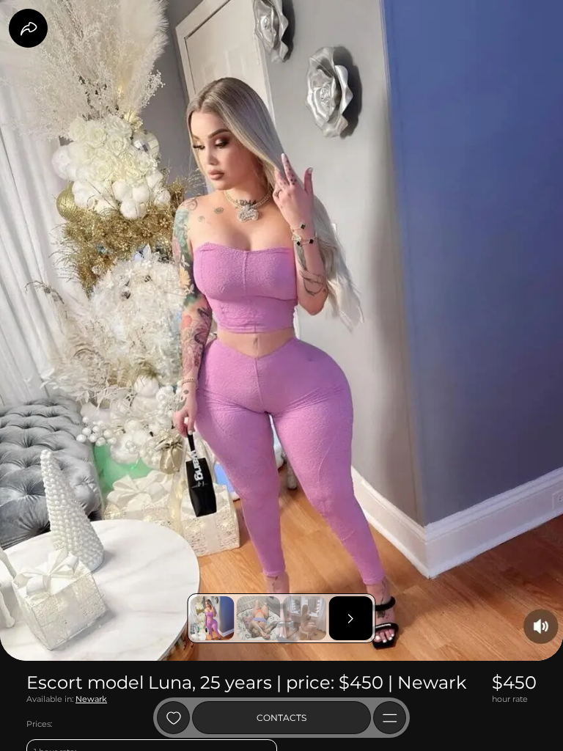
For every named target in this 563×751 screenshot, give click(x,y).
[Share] (28, 28)
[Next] (351, 618)
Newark (91, 699)
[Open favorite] (173, 717)
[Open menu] (389, 717)
